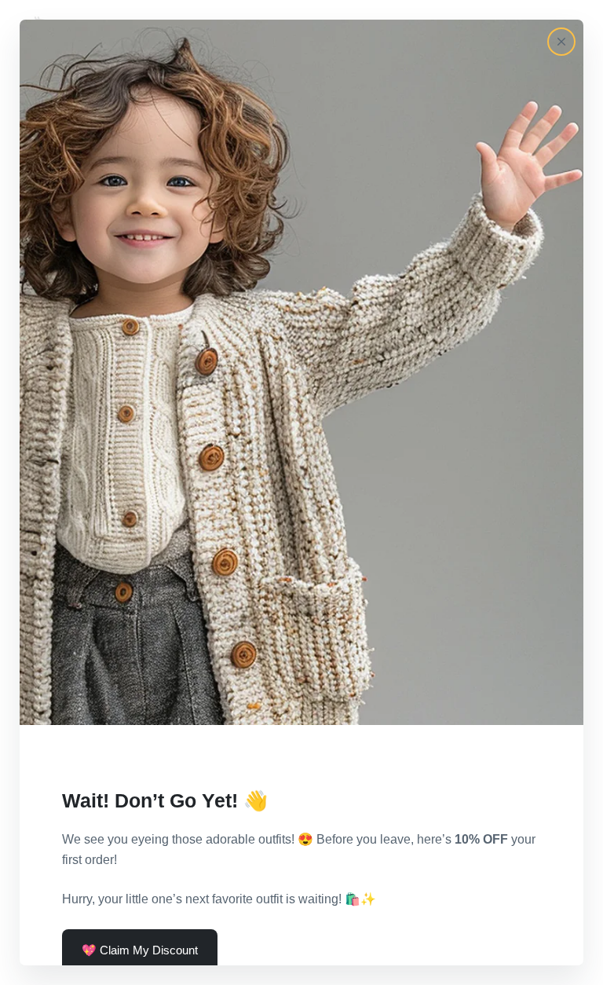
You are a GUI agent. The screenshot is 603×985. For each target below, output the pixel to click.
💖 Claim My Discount (140, 950)
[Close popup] (561, 42)
